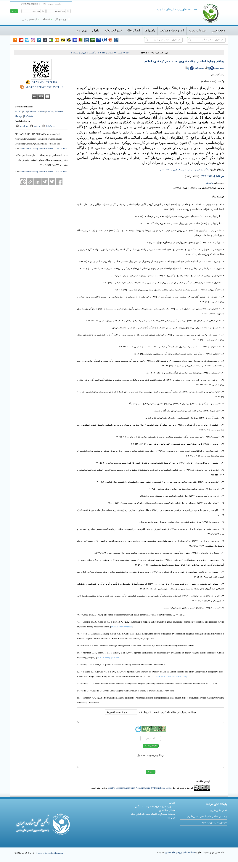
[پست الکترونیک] (21, 40)
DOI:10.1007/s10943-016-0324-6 (171, 676)
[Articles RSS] (15, 40)
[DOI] (57, 40)
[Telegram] (27, 40)
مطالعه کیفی (166, 169)
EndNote (32, 111)
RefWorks (28, 116)
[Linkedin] (39, 40)
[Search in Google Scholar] (212, 69)
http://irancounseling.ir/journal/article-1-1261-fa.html (43, 148)
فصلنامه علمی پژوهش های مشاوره (180, 852)
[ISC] (63, 40)
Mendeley (24, 126)
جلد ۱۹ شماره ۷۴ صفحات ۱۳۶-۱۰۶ (113, 52)
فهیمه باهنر (199, 68)
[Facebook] (59, 181)
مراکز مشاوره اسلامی (183, 169)
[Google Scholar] (98, 40)
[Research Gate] (51, 40)
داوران (95, 30)
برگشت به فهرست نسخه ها (83, 52)
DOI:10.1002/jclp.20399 (108, 657)
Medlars (41, 111)
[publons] (116, 40)
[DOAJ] (92, 40)
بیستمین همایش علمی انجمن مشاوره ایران (207, 816)
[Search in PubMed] (208, 69)
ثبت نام (46, 19)
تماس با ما (81, 30)
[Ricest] (69, 40)
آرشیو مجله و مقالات (172, 30)
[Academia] (45, 40)
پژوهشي (209, 183)
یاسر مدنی (219, 68)
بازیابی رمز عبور (29, 19)
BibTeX (18, 111)
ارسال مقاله (133, 30)
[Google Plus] (30, 181)
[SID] (75, 40)
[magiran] (80, 40)
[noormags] (110, 40)
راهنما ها (150, 30)
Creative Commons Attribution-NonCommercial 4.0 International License (140, 788)
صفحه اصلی (218, 30)
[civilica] (104, 40)
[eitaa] (23, 181)
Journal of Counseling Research (49, 853)
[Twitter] (52, 181)
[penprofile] (86, 40)
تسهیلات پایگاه (113, 30)
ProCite (49, 111)
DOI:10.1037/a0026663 (121, 626)
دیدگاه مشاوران (202, 169)
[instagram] (33, 40)
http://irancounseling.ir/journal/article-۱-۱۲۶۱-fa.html (43, 171)
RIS (25, 111)
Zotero (37, 126)
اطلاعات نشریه (197, 30)
